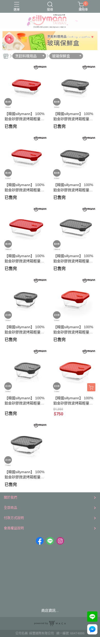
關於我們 (10, 497)
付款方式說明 (14, 518)
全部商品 (10, 507)
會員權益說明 (14, 528)
